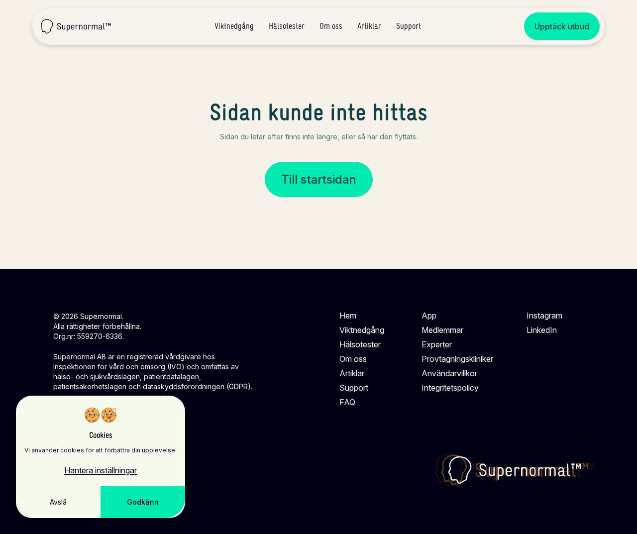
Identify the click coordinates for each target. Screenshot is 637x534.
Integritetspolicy (450, 388)
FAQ (347, 402)
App (429, 315)
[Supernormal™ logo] (515, 470)
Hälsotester (287, 26)
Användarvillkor (449, 373)
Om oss (330, 26)
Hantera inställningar (100, 470)
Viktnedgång (234, 26)
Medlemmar (442, 330)
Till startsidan (318, 179)
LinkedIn (542, 330)
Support (408, 26)
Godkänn (143, 502)
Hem (347, 315)
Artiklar (369, 26)
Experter (437, 344)
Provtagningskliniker (457, 359)
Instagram (544, 315)
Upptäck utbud (561, 26)
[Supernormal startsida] (76, 26)
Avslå (58, 502)
